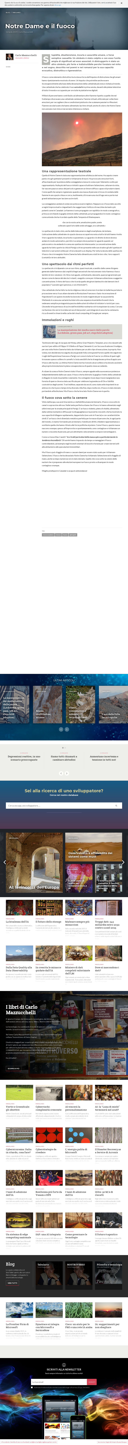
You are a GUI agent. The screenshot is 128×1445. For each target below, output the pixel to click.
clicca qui (57, 5)
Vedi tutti (12, 1283)
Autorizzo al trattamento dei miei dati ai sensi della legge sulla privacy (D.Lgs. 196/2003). (62, 1387)
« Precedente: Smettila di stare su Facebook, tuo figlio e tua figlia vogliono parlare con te (28, 1442)
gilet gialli (73, 535)
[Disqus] (82, 574)
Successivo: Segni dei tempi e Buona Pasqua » (112, 1442)
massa (58, 535)
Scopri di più (13, 1069)
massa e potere (48, 535)
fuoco (65, 535)
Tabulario (16, 12)
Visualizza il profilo (22, 58)
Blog (8, 12)
